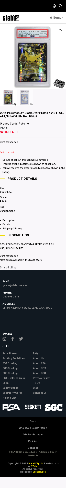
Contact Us (40, 392)
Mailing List (9, 397)
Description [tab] (9, 220)
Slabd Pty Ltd (36, 463)
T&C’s (36, 383)
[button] (60, 29)
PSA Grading (10, 363)
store (39, 260)
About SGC (39, 373)
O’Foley (34, 466)
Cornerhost (39, 472)
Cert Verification (9, 142)
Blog (35, 388)
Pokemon (24, 123)
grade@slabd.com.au (15, 285)
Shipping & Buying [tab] (12, 228)
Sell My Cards (10, 388)
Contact (33, 447)
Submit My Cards (13, 392)
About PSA (39, 363)
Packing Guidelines (14, 358)
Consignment (7, 211)
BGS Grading (10, 368)
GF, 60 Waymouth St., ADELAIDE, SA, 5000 (27, 307)
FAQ (35, 353)
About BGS (39, 368)
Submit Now (10, 353)
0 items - (56, 18)
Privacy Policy (41, 378)
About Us (38, 358)
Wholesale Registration (33, 428)
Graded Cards (8, 123)
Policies (33, 441)
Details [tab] (6, 224)
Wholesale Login (33, 434)
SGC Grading (10, 373)
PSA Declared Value (14, 378)
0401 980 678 (11, 296)
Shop (6, 383)
